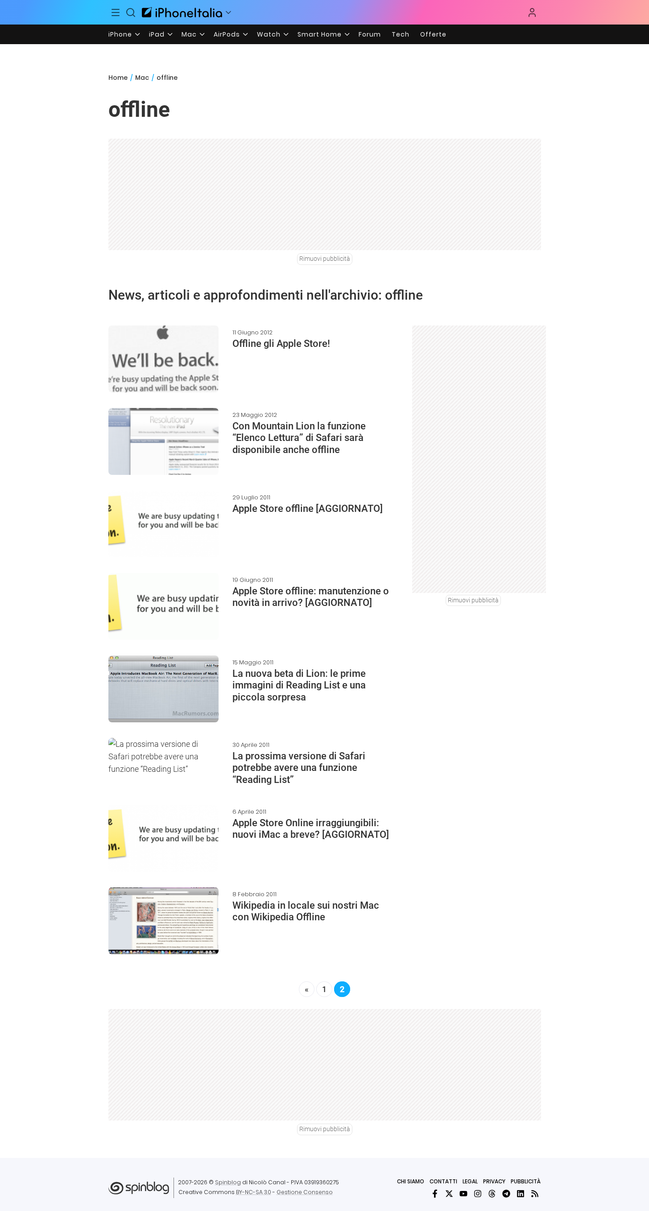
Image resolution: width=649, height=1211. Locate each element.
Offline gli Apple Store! (281, 343)
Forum (370, 34)
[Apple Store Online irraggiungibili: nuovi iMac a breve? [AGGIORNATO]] (163, 838)
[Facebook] (435, 1194)
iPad (157, 34)
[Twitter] (449, 1194)
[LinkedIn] (520, 1194)
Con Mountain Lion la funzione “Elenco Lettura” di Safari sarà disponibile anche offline (299, 437)
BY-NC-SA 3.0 (253, 1192)
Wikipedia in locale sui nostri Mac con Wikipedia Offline (305, 911)
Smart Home (320, 34)
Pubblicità (526, 1181)
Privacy (494, 1181)
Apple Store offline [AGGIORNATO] (307, 508)
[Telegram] (506, 1194)
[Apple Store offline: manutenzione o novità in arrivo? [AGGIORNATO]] (163, 606)
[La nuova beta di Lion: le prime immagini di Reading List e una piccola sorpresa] (163, 688)
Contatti (443, 1181)
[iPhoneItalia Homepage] (182, 12)
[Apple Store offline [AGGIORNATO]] (163, 523)
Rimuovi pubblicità (324, 258)
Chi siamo (410, 1181)
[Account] (532, 12)
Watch (269, 34)
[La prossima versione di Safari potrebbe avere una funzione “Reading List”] (163, 756)
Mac (189, 34)
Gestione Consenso (305, 1192)
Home (118, 77)
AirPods (227, 34)
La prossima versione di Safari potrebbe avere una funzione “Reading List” (298, 767)
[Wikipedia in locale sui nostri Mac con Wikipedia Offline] (163, 920)
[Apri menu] (228, 12)
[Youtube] (463, 1194)
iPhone (120, 34)
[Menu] (116, 12)
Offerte (433, 34)
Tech (400, 34)
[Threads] (492, 1194)
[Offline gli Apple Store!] (163, 358)
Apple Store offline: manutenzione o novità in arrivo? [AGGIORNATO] (310, 596)
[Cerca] (130, 12)
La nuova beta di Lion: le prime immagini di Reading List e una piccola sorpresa (299, 685)
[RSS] (535, 1194)
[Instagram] (478, 1194)
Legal (470, 1181)
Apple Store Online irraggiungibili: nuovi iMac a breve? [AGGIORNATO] (310, 828)
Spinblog (228, 1182)
